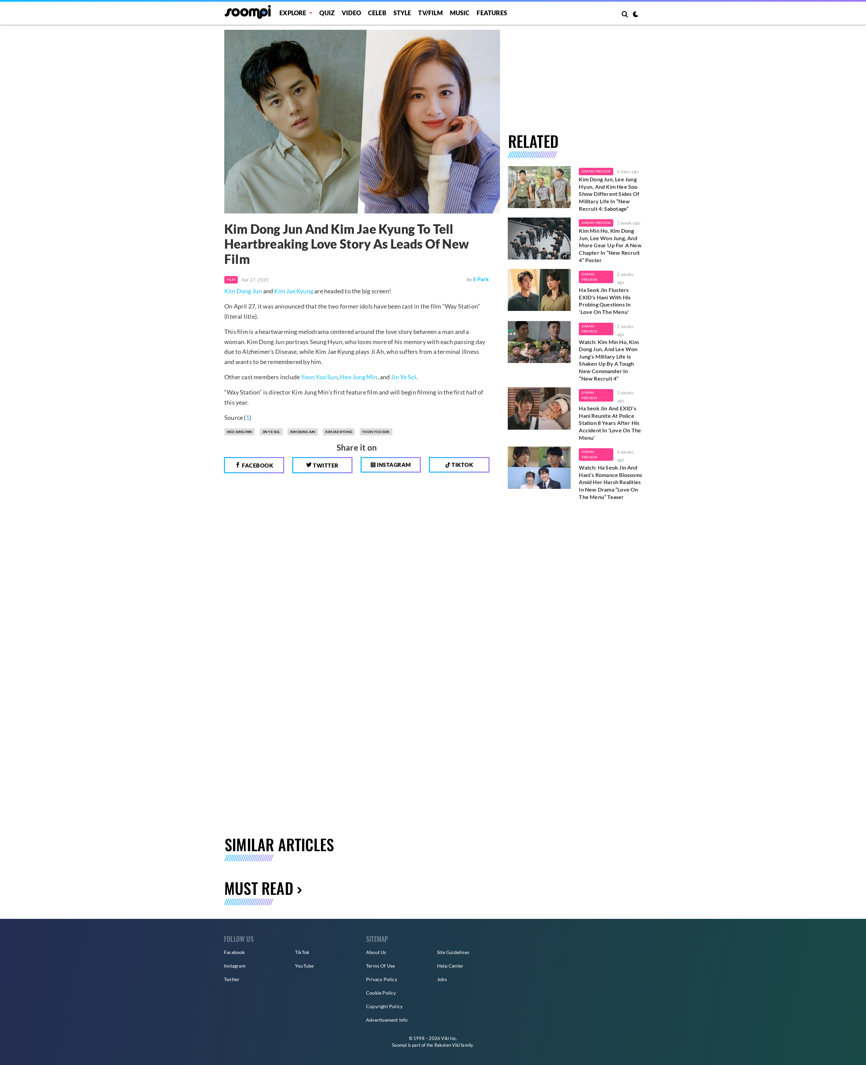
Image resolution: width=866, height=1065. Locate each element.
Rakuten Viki (447, 1045)
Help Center (450, 966)
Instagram (393, 464)
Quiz (327, 13)
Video (351, 13)
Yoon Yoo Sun (319, 377)
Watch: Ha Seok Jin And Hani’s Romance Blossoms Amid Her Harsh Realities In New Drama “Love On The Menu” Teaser (610, 482)
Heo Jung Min (358, 377)
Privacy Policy (381, 979)
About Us (376, 952)
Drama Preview (596, 171)
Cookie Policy (381, 993)
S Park (481, 279)
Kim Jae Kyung (293, 291)
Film (231, 279)
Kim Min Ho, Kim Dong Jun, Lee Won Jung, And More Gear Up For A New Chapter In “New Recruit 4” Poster (610, 245)
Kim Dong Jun (243, 291)
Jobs (442, 979)
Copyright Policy (384, 1006)
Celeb (377, 13)
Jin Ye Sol (403, 377)
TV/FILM (430, 13)
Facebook (257, 465)
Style (402, 13)
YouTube (304, 966)
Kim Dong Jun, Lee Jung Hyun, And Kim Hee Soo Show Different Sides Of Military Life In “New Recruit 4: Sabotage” (609, 193)
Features (492, 13)
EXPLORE (292, 13)
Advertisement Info (387, 1020)
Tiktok (462, 464)
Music (460, 13)
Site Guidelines (453, 952)
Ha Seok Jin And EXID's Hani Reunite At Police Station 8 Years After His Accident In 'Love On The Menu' (610, 422)
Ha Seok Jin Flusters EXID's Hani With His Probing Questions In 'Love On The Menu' (605, 301)
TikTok (302, 952)
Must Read (258, 888)
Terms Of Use (380, 966)
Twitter (325, 465)
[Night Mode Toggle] (635, 15)
